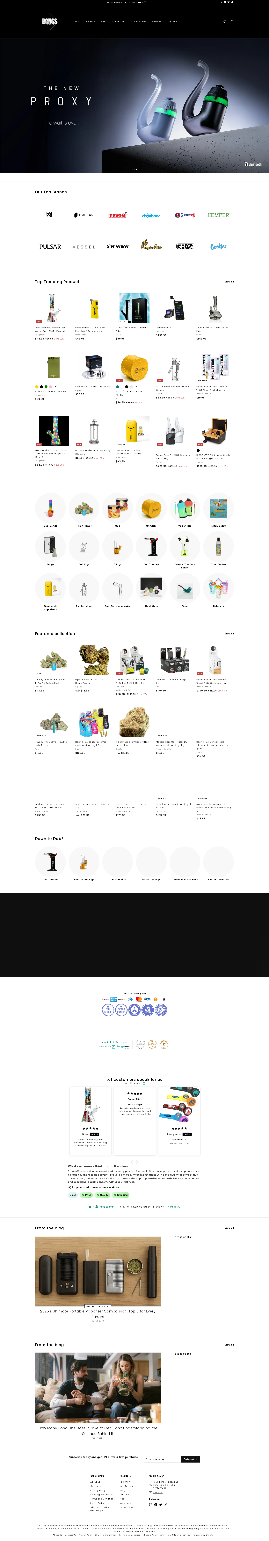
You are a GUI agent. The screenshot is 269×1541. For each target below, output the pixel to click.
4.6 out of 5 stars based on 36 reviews (141, 1206)
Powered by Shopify (203, 1535)
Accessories (126, 1507)
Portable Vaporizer (98, 1306)
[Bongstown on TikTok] (165, 1504)
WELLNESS (157, 21)
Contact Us (96, 1486)
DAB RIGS (90, 21)
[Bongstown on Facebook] (155, 1504)
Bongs (123, 1490)
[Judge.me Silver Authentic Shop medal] (140, 1044)
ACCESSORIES (139, 21)
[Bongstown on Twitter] (160, 1504)
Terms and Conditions (102, 1498)
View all (229, 281)
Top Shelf (125, 1481)
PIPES (104, 21)
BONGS (75, 21)
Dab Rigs (124, 1494)
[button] (132, 1162)
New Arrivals (126, 1486)
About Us (95, 1481)
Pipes (123, 1498)
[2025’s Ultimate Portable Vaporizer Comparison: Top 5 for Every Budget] (98, 1271)
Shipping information (101, 1494)
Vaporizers (126, 1503)
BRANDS (173, 21)
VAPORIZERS (119, 21)
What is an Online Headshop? (100, 1509)
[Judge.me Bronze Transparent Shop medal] (152, 1044)
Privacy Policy (97, 1490)
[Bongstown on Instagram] (150, 1504)
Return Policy (97, 1503)
